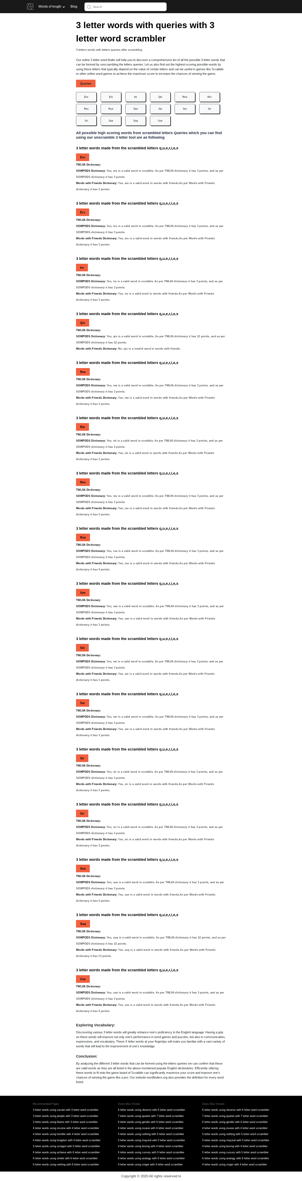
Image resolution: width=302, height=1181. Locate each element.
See (135, 108)
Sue (111, 120)
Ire (135, 97)
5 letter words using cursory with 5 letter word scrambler (151, 1152)
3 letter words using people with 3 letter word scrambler (65, 1116)
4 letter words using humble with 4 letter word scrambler (66, 1134)
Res (86, 108)
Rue (110, 108)
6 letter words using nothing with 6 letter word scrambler (66, 1164)
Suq (135, 120)
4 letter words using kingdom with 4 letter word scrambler (66, 1140)
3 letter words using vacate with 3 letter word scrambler (65, 1109)
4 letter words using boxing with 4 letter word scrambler (150, 1146)
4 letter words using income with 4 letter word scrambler (66, 1128)
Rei (209, 97)
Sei (160, 108)
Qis (160, 97)
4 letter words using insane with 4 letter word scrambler (150, 1128)
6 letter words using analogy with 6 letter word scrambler (151, 1158)
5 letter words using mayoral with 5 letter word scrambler (151, 1140)
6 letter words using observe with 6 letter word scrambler (151, 1109)
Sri (86, 120)
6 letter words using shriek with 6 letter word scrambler (65, 1158)
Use (160, 120)
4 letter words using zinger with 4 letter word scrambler (150, 1164)
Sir (209, 108)
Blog (73, 6)
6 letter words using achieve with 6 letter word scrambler (66, 1152)
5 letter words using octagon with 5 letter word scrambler (66, 1146)
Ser (185, 108)
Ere (86, 97)
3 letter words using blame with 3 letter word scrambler (65, 1121)
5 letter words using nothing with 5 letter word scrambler (151, 1134)
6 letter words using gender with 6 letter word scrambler (150, 1121)
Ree (184, 97)
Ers (111, 97)
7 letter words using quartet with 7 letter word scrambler (151, 1116)
